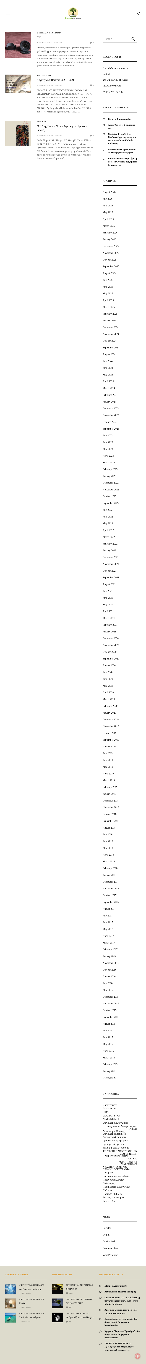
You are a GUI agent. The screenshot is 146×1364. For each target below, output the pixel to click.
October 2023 (109, 422)
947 (70, 1307)
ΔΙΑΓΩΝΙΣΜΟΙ (111, 1119)
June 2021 (108, 597)
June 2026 (108, 205)
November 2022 (111, 489)
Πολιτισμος (109, 1183)
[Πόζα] (18, 45)
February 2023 (110, 469)
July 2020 (108, 672)
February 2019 (110, 787)
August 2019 (109, 746)
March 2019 (109, 780)
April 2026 (108, 219)
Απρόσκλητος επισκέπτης (116, 68)
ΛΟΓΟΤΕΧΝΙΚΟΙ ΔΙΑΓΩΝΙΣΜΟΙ (128, 1163)
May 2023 (108, 449)
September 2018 (111, 821)
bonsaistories (44, 43)
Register (107, 1228)
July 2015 (108, 1030)
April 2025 (108, 300)
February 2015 (110, 1064)
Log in (106, 1234)
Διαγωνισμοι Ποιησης (114, 1131)
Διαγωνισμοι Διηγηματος (115, 1123)
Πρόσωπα (108, 1190)
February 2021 (110, 625)
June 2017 (108, 922)
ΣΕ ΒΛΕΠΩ (71, 1289)
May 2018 (108, 848)
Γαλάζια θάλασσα (112, 85)
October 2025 (109, 259)
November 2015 (111, 1003)
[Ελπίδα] (10, 1303)
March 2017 (109, 942)
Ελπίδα (106, 74)
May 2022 (108, 523)
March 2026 (109, 226)
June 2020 (108, 679)
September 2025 (111, 266)
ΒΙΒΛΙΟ (107, 1112)
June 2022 (108, 516)
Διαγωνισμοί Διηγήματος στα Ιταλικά (122, 1127)
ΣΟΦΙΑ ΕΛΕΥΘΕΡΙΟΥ (116, 1343)
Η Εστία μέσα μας (126, 1291)
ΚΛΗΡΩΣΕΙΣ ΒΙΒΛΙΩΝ (115, 1156)
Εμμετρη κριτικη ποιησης (116, 1148)
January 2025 (109, 320)
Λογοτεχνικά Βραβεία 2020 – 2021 (55, 80)
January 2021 (109, 631)
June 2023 (108, 442)
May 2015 (108, 1044)
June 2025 (108, 286)
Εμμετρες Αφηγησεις (113, 1144)
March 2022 (109, 537)
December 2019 (111, 719)
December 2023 (111, 408)
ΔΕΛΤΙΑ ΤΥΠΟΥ (44, 75)
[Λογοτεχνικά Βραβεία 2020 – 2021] (18, 84)
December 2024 (111, 327)
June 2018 (108, 841)
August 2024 (109, 354)
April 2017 (108, 936)
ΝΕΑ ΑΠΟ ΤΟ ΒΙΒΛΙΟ (115, 1167)
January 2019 (109, 794)
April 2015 (108, 1051)
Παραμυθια (108, 1172)
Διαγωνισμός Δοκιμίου (114, 1134)
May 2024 (108, 374)
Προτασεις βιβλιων (112, 1194)
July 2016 (108, 983)
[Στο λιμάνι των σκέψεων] (10, 1318)
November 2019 (111, 726)
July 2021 (108, 591)
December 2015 (111, 996)
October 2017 (109, 895)
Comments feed (110, 1248)
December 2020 (111, 638)
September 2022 (111, 503)
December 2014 (111, 1078)
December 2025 (111, 246)
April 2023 (108, 455)
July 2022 (108, 510)
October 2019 (109, 733)
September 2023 (111, 428)
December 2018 (111, 800)
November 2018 (111, 807)
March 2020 (109, 699)
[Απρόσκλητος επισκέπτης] (10, 1289)
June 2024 (108, 368)
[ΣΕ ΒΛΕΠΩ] (57, 1287)
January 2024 (109, 401)
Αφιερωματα (109, 1108)
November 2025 (111, 253)
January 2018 (109, 875)
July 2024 (108, 361)
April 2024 (108, 381)
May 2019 (108, 767)
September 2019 (111, 739)
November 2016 (111, 963)
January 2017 (109, 956)
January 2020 (109, 712)
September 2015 (111, 1017)
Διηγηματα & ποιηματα (49, 33)
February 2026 (110, 232)
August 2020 (109, 665)
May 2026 (108, 212)
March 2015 (109, 1057)
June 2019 (108, 760)
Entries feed (109, 1241)
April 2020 (108, 692)
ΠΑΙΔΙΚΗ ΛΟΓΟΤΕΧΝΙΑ (116, 1169)
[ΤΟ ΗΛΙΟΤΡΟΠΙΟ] (57, 1302)
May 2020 (108, 685)
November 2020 (111, 645)
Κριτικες (41, 122)
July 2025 (108, 280)
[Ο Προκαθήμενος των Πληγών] (57, 1317)
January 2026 (109, 239)
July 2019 (108, 753)
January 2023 (109, 476)
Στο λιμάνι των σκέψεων (115, 79)
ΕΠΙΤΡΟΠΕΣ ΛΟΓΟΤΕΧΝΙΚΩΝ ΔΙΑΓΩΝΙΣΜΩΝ (120, 1152)
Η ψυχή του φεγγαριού (122, 152)
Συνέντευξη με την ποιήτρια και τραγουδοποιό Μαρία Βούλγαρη (122, 140)
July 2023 (108, 435)
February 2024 (110, 395)
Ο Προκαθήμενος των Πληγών (79, 1317)
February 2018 (110, 868)
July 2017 (108, 915)
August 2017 (109, 909)
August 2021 (109, 584)
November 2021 (111, 564)
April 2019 (108, 773)
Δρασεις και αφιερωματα (115, 1140)
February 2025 (110, 313)
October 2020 (109, 652)
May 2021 (108, 604)
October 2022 (109, 496)
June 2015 (108, 1037)
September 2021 (111, 577)
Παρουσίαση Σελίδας (113, 1180)
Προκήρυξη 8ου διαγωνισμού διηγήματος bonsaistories (122, 161)
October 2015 (109, 1010)
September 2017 (111, 902)
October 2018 (109, 814)
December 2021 (111, 557)
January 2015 (109, 1071)
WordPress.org (110, 1255)
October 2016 (109, 969)
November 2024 (111, 334)
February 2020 (110, 706)
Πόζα (39, 37)
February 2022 (110, 543)
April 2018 (108, 854)
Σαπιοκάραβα (124, 119)
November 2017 (111, 888)
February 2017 (110, 949)
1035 (70, 1293)
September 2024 (111, 347)
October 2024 (109, 341)
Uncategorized (110, 1105)
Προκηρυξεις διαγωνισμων (116, 1187)
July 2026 (108, 199)
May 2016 (108, 990)
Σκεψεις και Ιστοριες (113, 1197)
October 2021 (109, 570)
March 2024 (109, 388)
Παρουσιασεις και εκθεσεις (117, 1176)
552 (70, 1321)
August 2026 (109, 192)
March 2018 (109, 861)
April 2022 (108, 530)
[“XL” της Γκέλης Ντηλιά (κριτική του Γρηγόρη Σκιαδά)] (18, 133)
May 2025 (108, 293)
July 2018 (108, 834)
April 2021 (108, 611)
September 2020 (111, 658)
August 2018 (109, 827)
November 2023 (111, 415)
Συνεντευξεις (109, 1201)
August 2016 (109, 976)
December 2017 (111, 882)
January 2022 (109, 550)
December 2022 (111, 483)
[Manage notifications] (137, 1356)
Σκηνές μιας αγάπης (113, 91)
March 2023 (109, 462)
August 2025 (109, 273)
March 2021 (109, 618)
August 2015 (109, 1024)
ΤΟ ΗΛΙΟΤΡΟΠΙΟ (74, 1303)
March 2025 (109, 307)
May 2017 (108, 929)
